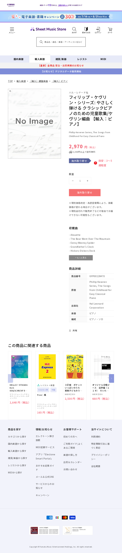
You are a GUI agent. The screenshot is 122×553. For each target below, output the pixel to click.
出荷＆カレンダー (72, 462)
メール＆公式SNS (45, 476)
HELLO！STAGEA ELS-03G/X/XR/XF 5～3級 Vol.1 (18, 387)
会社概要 (95, 466)
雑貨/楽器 (61, 59)
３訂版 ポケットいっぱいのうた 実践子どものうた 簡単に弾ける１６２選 (75, 387)
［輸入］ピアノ (60, 81)
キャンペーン (43, 495)
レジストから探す (17, 465)
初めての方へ (70, 436)
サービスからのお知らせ (45, 485)
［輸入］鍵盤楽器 (38, 81)
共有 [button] (75, 330)
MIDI (103, 59)
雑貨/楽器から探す (17, 458)
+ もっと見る (80, 258)
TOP (10, 81)
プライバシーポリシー (100, 456)
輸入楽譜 (40, 59)
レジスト (82, 59)
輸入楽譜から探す (17, 450)
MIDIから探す (15, 472)
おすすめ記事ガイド (45, 467)
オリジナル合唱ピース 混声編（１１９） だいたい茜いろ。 (101, 387)
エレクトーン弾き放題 (45, 438)
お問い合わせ (70, 469)
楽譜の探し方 (70, 454)
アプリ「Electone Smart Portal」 (45, 456)
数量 (71, 174)
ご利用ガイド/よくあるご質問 (73, 445)
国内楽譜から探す (17, 443)
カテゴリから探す (17, 436)
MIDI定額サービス (45, 447)
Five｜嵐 (41, 395)
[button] (74, 29)
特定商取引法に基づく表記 (100, 445)
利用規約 (95, 436)
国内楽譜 (19, 59)
